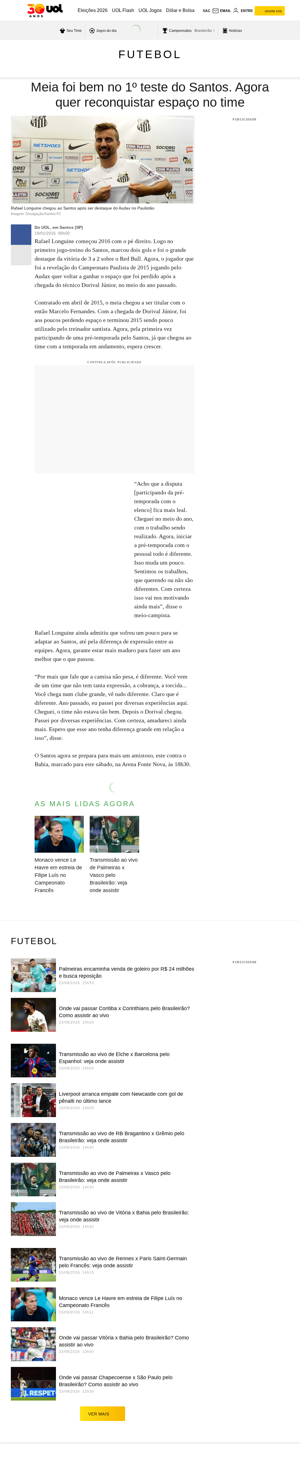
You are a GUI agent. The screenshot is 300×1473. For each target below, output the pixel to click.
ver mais (98, 1414)
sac (206, 11)
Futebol (150, 54)
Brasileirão (203, 31)
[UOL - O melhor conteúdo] (45, 10)
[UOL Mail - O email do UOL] (221, 10)
